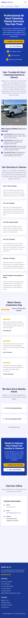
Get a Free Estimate (15, 46)
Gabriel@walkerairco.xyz (13, 513)
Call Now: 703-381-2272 (15, 41)
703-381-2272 (10, 507)
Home (2, 6)
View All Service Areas (14, 427)
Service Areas (9, 6)
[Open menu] (25, 2)
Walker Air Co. (7, 2)
